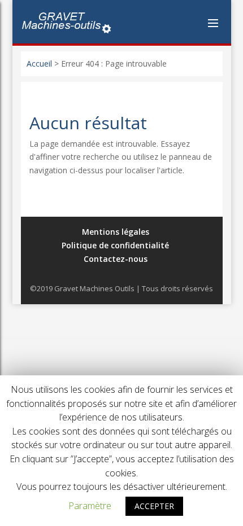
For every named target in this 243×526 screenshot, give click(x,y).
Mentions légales (115, 231)
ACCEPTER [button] (154, 506)
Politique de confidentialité (115, 245)
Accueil (39, 63)
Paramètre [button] (89, 505)
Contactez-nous (115, 258)
